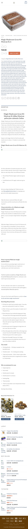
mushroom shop (17, 84)
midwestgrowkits (4, 82)
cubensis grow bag (10, 67)
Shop (11, 523)
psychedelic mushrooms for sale (14, 90)
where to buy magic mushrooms (7, 93)
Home (2, 35)
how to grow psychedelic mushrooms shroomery (11, 70)
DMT (14, 523)
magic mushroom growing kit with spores (9, 73)
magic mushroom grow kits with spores (18, 71)
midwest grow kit (7, 79)
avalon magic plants (16, 61)
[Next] (27, 410)
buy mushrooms (16, 64)
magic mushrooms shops (10, 78)
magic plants (18, 78)
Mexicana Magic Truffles (20, 415)
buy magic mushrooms (10, 62)
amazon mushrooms (8, 61)
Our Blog (16, 524)
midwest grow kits (15, 79)
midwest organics (22, 81)
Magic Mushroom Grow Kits (12, 58)
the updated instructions (10, 191)
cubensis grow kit (17, 67)
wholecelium (3, 94)
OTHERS (11, 524)
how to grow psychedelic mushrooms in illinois (16, 68)
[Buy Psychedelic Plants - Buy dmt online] (14, 2)
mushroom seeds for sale (8, 84)
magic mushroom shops (18, 74)
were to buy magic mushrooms (18, 91)
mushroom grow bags (13, 82)
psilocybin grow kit (15, 87)
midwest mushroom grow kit (12, 81)
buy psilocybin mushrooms (14, 65)
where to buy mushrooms (20, 93)
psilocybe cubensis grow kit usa (11, 85)
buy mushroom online (8, 64)
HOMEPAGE (6, 523)
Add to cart (14, 53)
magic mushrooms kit (14, 76)
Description (4, 107)
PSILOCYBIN (21, 523)
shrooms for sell (8, 91)
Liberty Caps (4, 415)
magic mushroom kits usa (8, 74)
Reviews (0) (4, 110)
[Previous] (1, 410)
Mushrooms (9, 35)
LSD (17, 523)
